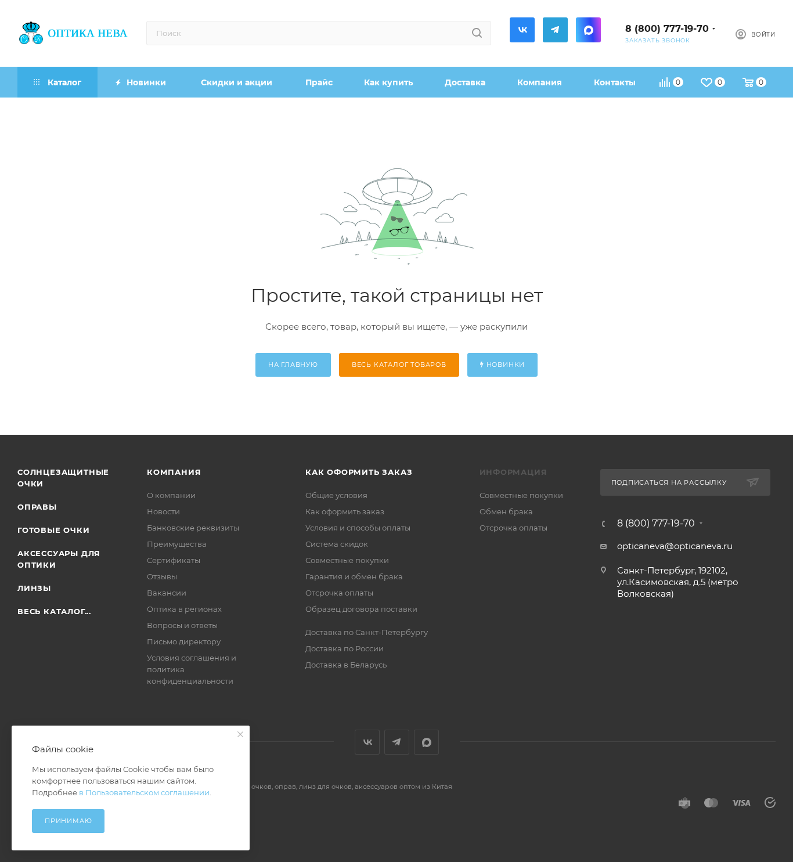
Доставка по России (344, 648)
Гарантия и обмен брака (354, 576)
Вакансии (166, 592)
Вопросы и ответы (182, 625)
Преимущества (177, 544)
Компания (174, 472)
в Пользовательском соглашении (144, 792)
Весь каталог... (54, 611)
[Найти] (477, 33)
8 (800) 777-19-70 (667, 28)
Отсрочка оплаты (339, 592)
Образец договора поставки (361, 609)
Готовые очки (53, 530)
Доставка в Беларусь (346, 664)
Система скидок (336, 544)
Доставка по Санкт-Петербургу (366, 632)
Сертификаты (173, 560)
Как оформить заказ (358, 472)
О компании (171, 495)
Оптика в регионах (184, 609)
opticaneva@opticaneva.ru (675, 545)
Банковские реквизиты (193, 527)
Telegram (555, 29)
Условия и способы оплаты (357, 527)
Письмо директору (184, 641)
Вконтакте (522, 29)
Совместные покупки (347, 560)
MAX (588, 29)
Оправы (37, 506)
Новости (163, 511)
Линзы (34, 588)
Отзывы (162, 576)
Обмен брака (506, 511)
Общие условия (336, 495)
